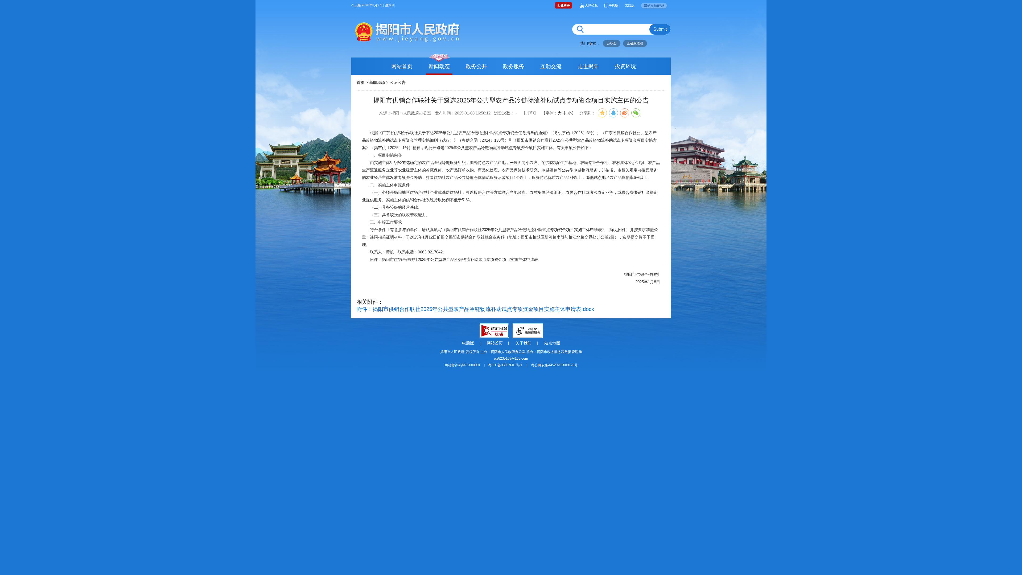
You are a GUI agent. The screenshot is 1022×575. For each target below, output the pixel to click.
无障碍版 (591, 5)
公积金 (611, 43)
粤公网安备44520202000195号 (554, 365)
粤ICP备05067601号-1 (505, 365)
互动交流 (551, 66)
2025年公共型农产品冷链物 (442, 259)
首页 (361, 82)
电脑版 (468, 343)
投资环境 (625, 66)
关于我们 (523, 343)
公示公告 (398, 82)
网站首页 (402, 66)
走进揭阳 (588, 66)
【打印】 (530, 113)
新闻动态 (439, 66)
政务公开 (476, 66)
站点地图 (552, 343)
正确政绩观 (635, 43)
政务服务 (513, 66)
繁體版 (629, 5)
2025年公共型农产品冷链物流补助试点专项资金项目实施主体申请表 (542, 229)
